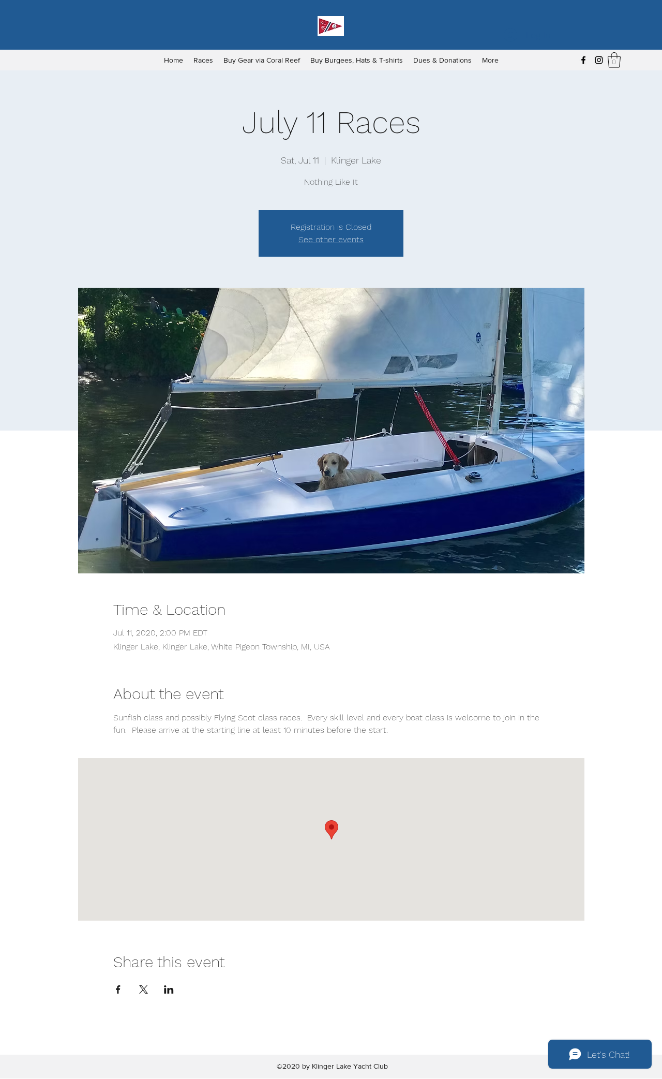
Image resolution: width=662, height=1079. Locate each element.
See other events (331, 239)
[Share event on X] (143, 989)
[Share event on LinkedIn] (169, 989)
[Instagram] (599, 60)
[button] (614, 60)
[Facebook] (583, 60)
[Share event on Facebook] (118, 989)
